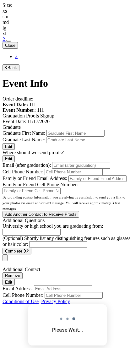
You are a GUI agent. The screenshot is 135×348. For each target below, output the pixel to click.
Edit (8, 146)
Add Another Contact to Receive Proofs (41, 214)
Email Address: (18, 288)
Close (10, 45)
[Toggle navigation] (8, 41)
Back (12, 67)
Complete (14, 251)
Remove (12, 275)
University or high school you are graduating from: (53, 226)
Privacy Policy (55, 301)
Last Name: (24, 139)
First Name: (24, 133)
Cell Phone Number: (23, 295)
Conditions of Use (21, 301)
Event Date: (14, 121)
